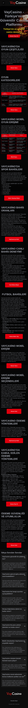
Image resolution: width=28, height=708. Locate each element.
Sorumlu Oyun (14, 700)
